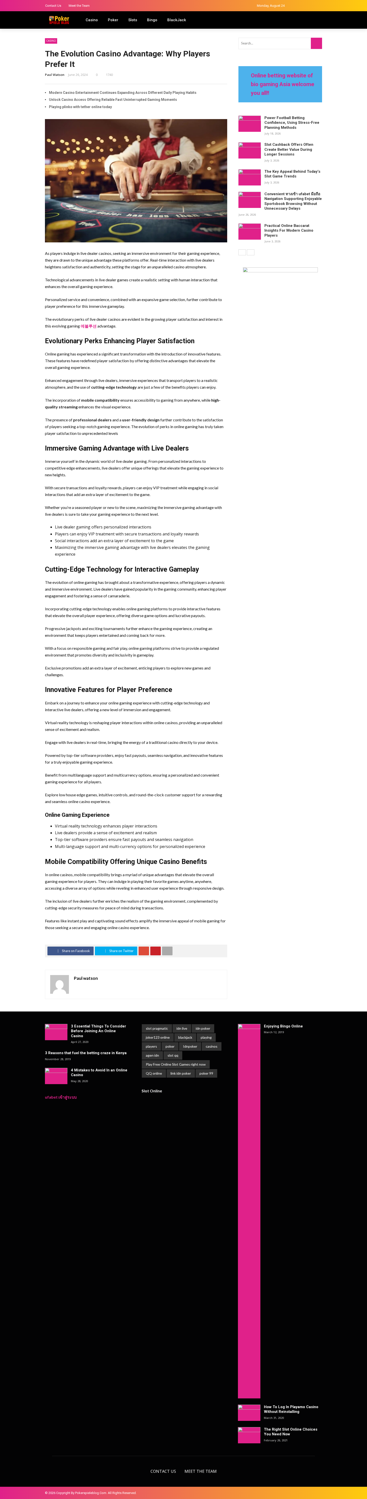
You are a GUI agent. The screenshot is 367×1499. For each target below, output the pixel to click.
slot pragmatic (157, 1028)
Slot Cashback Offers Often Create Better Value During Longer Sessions (288, 149)
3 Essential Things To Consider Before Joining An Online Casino (98, 1031)
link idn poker (181, 1073)
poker (170, 1046)
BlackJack (176, 20)
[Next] (250, 252)
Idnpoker (190, 1046)
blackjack (185, 1037)
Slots (132, 20)
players (151, 1046)
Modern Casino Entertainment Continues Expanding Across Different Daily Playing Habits (122, 93)
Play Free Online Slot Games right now (176, 1064)
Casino (92, 20)
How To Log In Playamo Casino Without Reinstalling (291, 1409)
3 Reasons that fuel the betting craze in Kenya (86, 1053)
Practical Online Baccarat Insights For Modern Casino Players (288, 230)
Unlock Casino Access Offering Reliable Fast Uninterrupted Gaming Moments (113, 100)
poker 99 (206, 1073)
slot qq (173, 1055)
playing (206, 1037)
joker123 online (158, 1037)
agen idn (152, 1055)
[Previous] (242, 252)
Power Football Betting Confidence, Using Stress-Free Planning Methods (291, 123)
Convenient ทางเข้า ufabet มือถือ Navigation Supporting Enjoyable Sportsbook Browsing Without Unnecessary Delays (293, 201)
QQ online (154, 1073)
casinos (211, 1046)
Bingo (152, 20)
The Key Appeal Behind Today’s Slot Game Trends (292, 174)
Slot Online (152, 1090)
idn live (182, 1028)
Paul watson (54, 74)
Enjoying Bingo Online (283, 1026)
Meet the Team (79, 5)
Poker (113, 20)
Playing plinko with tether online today (80, 107)
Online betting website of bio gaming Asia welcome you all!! (282, 84)
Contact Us (53, 5)
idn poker (203, 1028)
